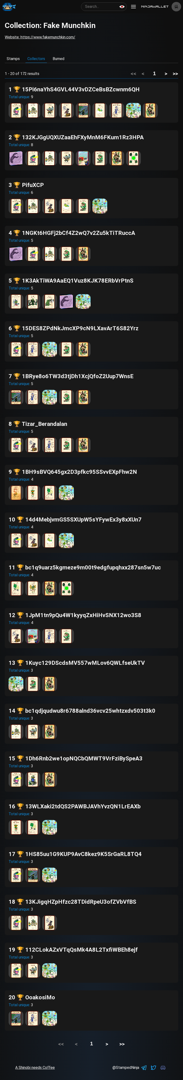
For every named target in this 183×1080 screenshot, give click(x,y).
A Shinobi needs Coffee (35, 1067)
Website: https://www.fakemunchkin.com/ (40, 37)
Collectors (36, 58)
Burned (58, 58)
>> (175, 73)
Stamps (13, 58)
